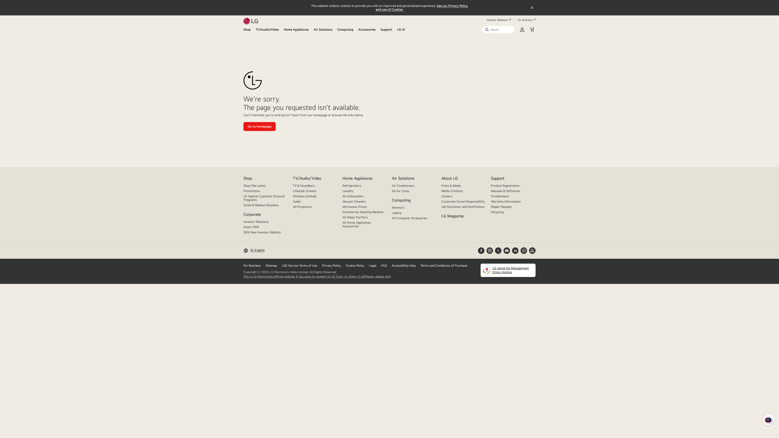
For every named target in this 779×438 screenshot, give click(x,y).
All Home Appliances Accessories (356, 224)
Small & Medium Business (261, 205)
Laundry (347, 191)
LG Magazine (452, 216)
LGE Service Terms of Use (299, 265)
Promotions (251, 191)
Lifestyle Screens (304, 191)
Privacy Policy (331, 265)
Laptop (396, 213)
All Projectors (302, 207)
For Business (525, 19)
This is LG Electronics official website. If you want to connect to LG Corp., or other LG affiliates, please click (317, 277)
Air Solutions (323, 29)
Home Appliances (296, 29)
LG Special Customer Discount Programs (264, 198)
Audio (297, 201)
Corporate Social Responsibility (463, 201)
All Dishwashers (353, 196)
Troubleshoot (500, 196)
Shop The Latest (254, 186)
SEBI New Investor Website (262, 232)
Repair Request (501, 207)
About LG (449, 178)
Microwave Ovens (354, 207)
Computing (345, 29)
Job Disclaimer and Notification (462, 207)
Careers (446, 196)
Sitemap (271, 265)
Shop (247, 29)
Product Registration (505, 186)
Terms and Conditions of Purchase (444, 265)
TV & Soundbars (303, 186)
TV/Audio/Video (267, 29)
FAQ (384, 265)
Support (386, 29)
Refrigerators (351, 186)
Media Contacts (452, 191)
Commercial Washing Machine (362, 212)
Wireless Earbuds (304, 196)
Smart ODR (251, 227)
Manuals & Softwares (505, 191)
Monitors (398, 207)
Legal (372, 265)
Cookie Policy (355, 265)
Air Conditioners (403, 186)
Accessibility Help (404, 265)
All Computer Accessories (409, 218)
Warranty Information (506, 201)
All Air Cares (400, 191)
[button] (498, 29)
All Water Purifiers (355, 217)
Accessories (367, 29)
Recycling (497, 212)
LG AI (401, 29)
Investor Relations (497, 19)
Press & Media (451, 186)
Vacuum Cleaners (354, 201)
